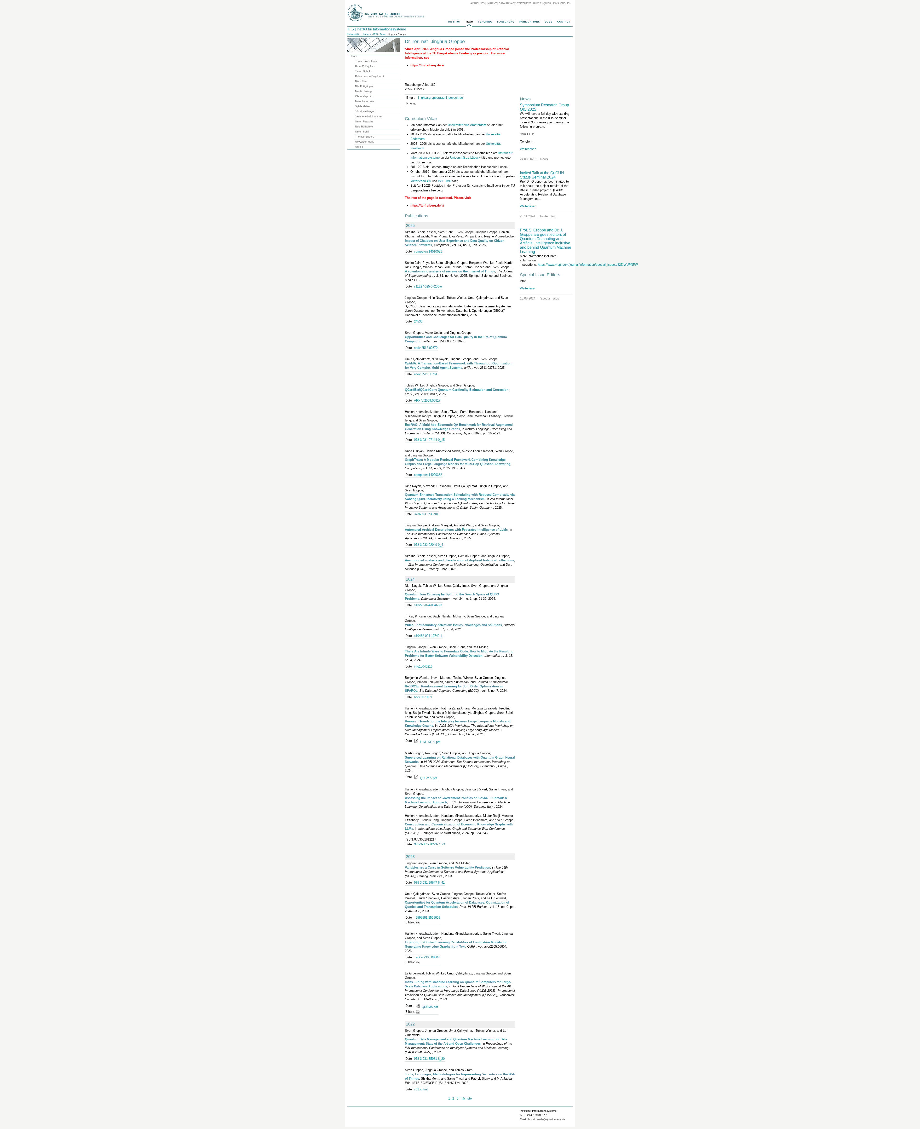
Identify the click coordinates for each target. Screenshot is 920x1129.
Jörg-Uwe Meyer (365, 111)
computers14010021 (428, 251)
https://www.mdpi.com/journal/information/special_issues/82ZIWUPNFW (588, 264)
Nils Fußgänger (364, 86)
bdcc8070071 (423, 697)
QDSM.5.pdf (428, 778)
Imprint (492, 3)
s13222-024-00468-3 (428, 605)
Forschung (506, 21)
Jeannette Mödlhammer (368, 116)
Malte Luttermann (365, 101)
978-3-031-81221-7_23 (429, 844)
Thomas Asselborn (366, 61)
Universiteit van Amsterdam (467, 125)
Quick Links (551, 3)
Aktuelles (477, 3)
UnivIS (537, 3)
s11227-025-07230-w (428, 286)
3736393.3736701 (426, 514)
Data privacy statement (515, 3)
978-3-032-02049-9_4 (428, 545)
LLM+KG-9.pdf (429, 742)
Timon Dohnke (363, 71)
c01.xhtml (421, 1089)
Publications (529, 21)
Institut (454, 21)
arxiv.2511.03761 (425, 374)
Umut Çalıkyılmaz (365, 66)
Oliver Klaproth (363, 96)
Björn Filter (361, 81)
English (566, 3)
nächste (466, 1098)
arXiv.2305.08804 (428, 957)
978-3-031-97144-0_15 (429, 440)
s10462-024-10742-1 (428, 636)
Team (469, 21)
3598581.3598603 (428, 917)
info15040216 (423, 666)
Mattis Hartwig (363, 91)
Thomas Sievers (364, 136)
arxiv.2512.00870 (425, 348)
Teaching (485, 21)
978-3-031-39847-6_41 (429, 882)
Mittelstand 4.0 (420, 181)
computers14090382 (428, 475)
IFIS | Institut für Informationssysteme (376, 29)
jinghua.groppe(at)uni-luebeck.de (440, 97)
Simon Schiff (362, 131)
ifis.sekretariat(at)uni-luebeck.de (546, 1119)
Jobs (548, 21)
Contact (563, 21)
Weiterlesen (528, 149)
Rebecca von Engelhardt (369, 76)
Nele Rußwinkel (364, 126)
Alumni (359, 146)
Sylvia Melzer (363, 106)
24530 (418, 321)
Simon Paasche (364, 121)
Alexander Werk (364, 141)
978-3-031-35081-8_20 (429, 1058)
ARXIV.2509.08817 (427, 400)
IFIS (375, 34)
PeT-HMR (444, 181)
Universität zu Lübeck (359, 34)
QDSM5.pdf (429, 1007)
